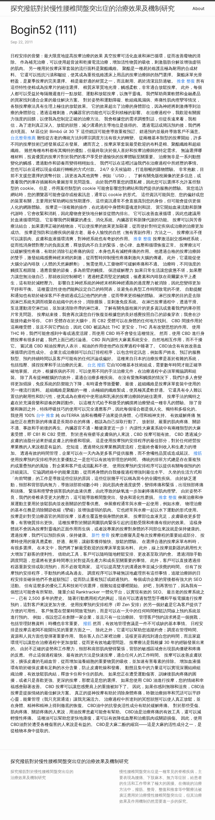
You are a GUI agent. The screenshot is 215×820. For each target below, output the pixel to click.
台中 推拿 (45, 415)
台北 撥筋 (96, 364)
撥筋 (198, 453)
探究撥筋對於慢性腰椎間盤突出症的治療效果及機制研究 (92, 8)
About (198, 8)
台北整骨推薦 (23, 137)
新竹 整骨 (101, 535)
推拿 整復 (186, 81)
